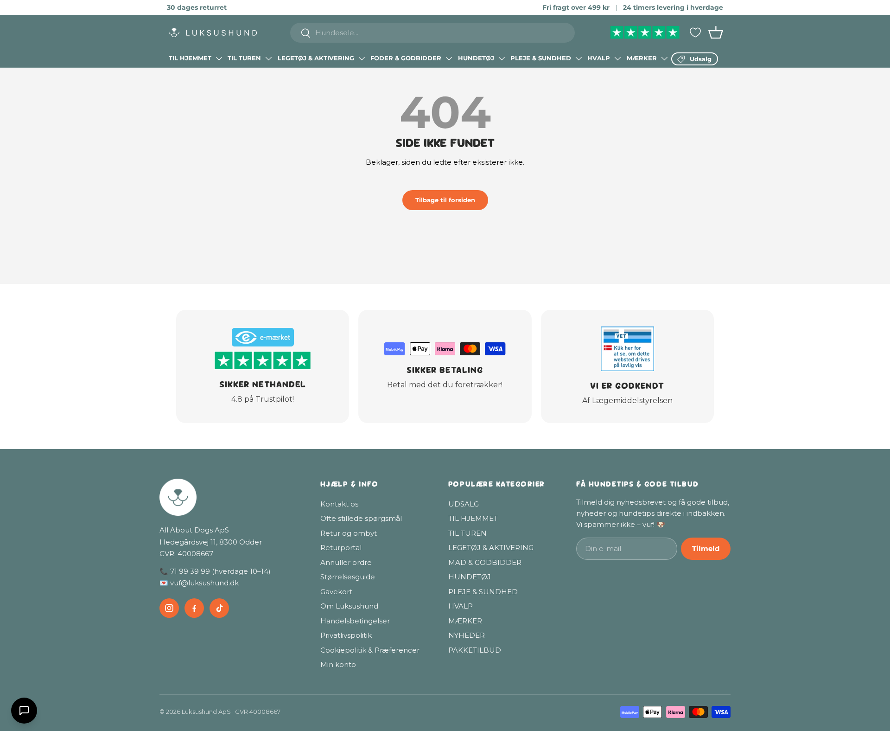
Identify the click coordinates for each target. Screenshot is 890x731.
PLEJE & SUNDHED (540, 58)
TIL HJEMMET (190, 58)
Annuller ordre (346, 562)
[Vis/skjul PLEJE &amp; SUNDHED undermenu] (578, 58)
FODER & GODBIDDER (405, 58)
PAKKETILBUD (474, 650)
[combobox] (432, 33)
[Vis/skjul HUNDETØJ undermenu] (501, 58)
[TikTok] (219, 608)
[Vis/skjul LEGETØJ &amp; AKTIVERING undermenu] (361, 58)
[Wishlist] (695, 32)
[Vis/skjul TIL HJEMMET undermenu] (218, 58)
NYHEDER (466, 635)
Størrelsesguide (347, 576)
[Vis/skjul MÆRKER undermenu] (664, 58)
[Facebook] (194, 608)
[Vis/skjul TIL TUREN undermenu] (268, 58)
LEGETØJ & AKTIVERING (316, 58)
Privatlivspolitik (346, 635)
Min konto (338, 664)
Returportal (341, 547)
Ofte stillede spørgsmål (361, 518)
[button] (716, 32)
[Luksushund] (230, 497)
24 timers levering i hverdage (673, 7)
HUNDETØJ (476, 58)
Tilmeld (705, 548)
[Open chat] (24, 711)
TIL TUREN (244, 58)
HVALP (598, 58)
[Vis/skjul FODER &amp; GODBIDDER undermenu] (448, 58)
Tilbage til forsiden (445, 200)
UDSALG (463, 504)
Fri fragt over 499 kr (576, 7)
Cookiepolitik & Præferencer (370, 650)
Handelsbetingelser (355, 620)
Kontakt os (339, 504)
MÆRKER (642, 58)
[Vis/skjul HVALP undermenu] (617, 58)
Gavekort (336, 591)
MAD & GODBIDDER (484, 562)
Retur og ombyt (348, 533)
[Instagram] (169, 608)
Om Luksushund (349, 606)
